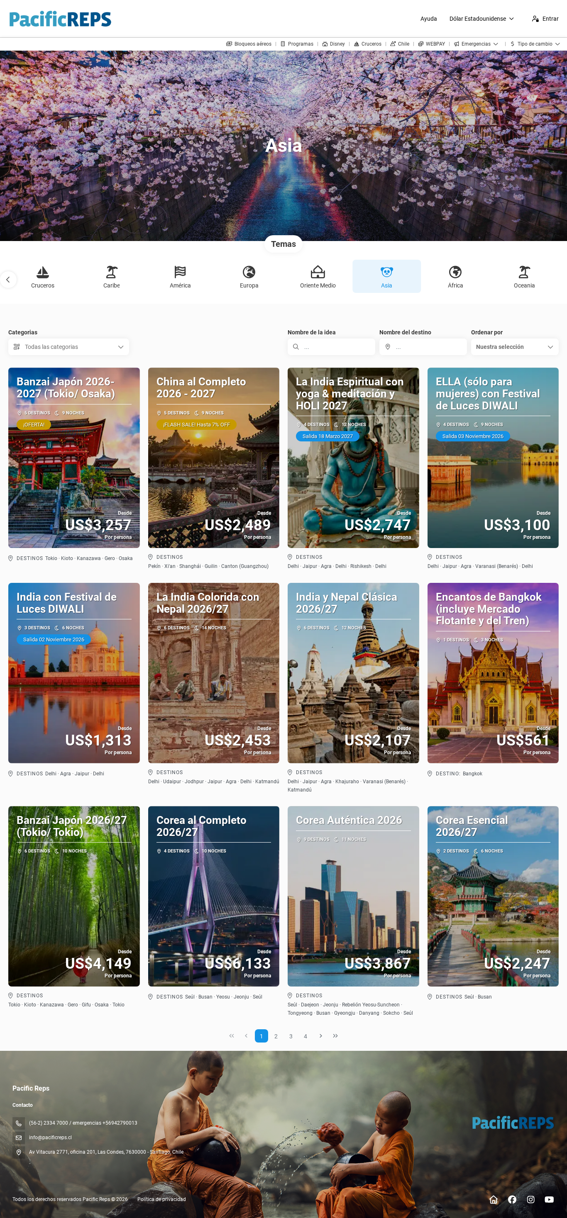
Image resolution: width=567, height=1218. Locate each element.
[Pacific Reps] (512, 1122)
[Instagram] (530, 1200)
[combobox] (423, 347)
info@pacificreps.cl (50, 1137)
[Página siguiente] (320, 1036)
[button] (8, 279)
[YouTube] (549, 1200)
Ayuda (428, 18)
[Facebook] (512, 1200)
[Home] (493, 1200)
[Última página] (335, 1036)
